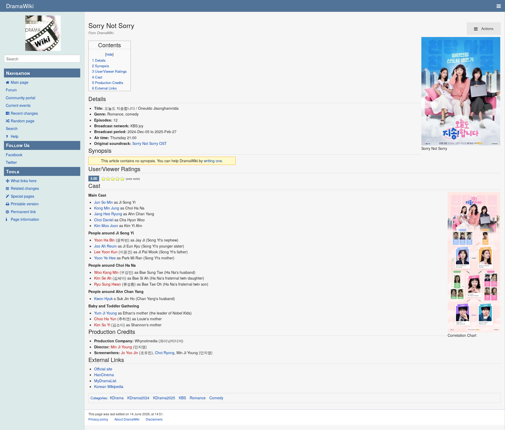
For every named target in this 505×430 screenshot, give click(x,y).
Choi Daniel (103, 219)
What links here (24, 180)
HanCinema (104, 374)
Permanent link (23, 211)
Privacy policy (98, 419)
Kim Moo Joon (106, 225)
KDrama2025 (164, 397)
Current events (18, 105)
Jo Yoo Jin (129, 352)
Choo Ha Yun (105, 318)
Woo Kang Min (106, 272)
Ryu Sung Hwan (107, 284)
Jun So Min (103, 202)
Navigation (18, 73)
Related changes (25, 188)
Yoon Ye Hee (105, 257)
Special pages (22, 196)
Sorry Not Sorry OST (149, 143)
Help (14, 136)
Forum (11, 89)
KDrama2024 (138, 397)
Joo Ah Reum (105, 246)
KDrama (117, 397)
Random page (22, 120)
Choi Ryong (164, 352)
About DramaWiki (126, 419)
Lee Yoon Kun (106, 251)
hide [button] (109, 54)
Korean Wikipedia (108, 386)
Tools (12, 171)
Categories (98, 397)
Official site (103, 368)
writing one (213, 160)
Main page (19, 82)
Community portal (20, 97)
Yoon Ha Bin (104, 240)
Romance (198, 397)
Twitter (11, 162)
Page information (25, 219)
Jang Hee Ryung (108, 213)
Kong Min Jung (106, 208)
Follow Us (17, 145)
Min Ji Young (121, 346)
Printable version (25, 203)
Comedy (216, 397)
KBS (182, 397)
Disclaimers (154, 419)
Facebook (14, 154)
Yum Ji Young (105, 313)
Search (12, 128)
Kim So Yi (102, 324)
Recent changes (24, 113)
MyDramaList (105, 380)
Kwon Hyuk (103, 298)
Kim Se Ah (103, 278)
